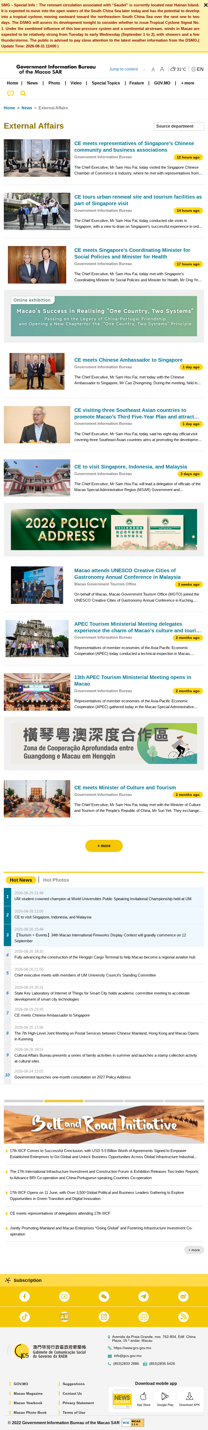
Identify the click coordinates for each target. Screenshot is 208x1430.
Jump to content (123, 69)
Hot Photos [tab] (56, 880)
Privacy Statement (78, 1403)
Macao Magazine (28, 1393)
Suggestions (74, 1384)
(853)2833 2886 (126, 1364)
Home (9, 108)
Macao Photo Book (30, 1412)
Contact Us (72, 1393)
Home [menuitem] (12, 83)
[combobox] (179, 126)
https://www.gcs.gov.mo (132, 1348)
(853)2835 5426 (162, 1364)
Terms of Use (74, 1412)
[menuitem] (33, 83)
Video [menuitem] (76, 83)
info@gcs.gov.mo (128, 1356)
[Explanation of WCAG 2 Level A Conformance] (133, 1422)
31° (181, 69)
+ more (194, 1244)
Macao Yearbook (28, 1403)
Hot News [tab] (21, 880)
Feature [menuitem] (136, 83)
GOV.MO (21, 1384)
